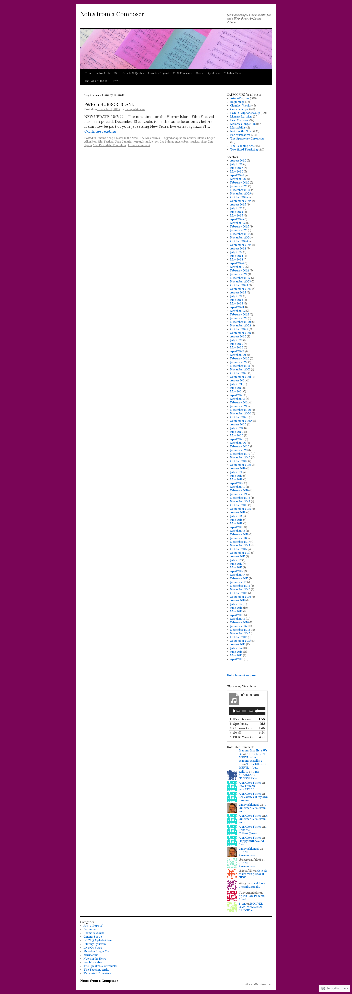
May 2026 (236, 171)
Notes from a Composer (112, 14)
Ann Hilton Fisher (250, 782)
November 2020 (240, 413)
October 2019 (239, 461)
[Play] (234, 711)
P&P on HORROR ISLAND (109, 104)
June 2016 (236, 607)
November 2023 (240, 281)
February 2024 (239, 270)
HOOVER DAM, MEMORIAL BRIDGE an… (251, 907)
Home (88, 73)
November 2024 (240, 237)
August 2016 (238, 600)
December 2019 (240, 453)
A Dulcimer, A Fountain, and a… (252, 808)
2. (239, 724)
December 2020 (240, 409)
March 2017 (237, 574)
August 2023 (238, 292)
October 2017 (238, 549)
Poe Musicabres (150, 137)
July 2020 (236, 428)
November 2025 (240, 193)
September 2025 (240, 200)
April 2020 (237, 439)
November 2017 (240, 545)
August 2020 (238, 424)
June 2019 (236, 475)
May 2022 (236, 347)
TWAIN (117, 80)
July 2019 (236, 472)
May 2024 (236, 259)
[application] (247, 711)
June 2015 (236, 651)
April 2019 (236, 483)
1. (240, 719)
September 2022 (241, 332)
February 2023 (239, 314)
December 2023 (240, 277)
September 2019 (240, 464)
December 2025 (240, 189)
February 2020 (240, 446)
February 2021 (239, 402)
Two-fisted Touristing (244, 149)
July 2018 (236, 516)
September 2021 (240, 376)
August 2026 (238, 160)
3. (243, 728)
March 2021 (237, 398)
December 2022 (240, 321)
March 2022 (238, 354)
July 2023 (236, 296)
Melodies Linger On (243, 123)
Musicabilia (237, 127)
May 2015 (236, 655)
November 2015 (240, 633)
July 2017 (236, 560)
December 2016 (240, 585)
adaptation (179, 137)
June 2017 (236, 563)
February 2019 (239, 490)
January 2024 (238, 274)
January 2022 (239, 362)
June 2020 (236, 431)
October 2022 (239, 329)
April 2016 (236, 615)
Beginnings (237, 101)
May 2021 (236, 391)
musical (194, 141)
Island (146, 141)
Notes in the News (127, 137)
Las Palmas (167, 141)
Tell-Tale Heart (233, 73)
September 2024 (240, 244)
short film (207, 141)
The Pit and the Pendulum (109, 145)
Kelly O (243, 771)
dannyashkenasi (135, 109)
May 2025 (236, 215)
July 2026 (236, 164)
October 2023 (239, 285)
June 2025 (236, 211)
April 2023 (237, 307)
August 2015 (237, 644)
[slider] (260, 710)
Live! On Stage (239, 120)
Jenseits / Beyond (158, 73)
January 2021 (238, 406)
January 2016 (238, 626)
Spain (88, 145)
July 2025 (236, 208)
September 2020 (241, 420)
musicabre (181, 141)
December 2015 (240, 629)
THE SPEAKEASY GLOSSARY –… (249, 775)
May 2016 (236, 611)
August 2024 (238, 248)
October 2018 (239, 505)
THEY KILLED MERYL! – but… (252, 755)
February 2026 (239, 182)
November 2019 (240, 457)
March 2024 (238, 266)
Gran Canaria (123, 141)
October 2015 (238, 637)
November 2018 (240, 501)
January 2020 (239, 450)
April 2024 (237, 263)
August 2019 (238, 468)
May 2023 (236, 303)
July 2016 (236, 604)
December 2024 (240, 233)
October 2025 (239, 197)
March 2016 (237, 618)
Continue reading (102, 131)
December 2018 (240, 497)
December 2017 (240, 541)
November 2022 (240, 325)
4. (235, 733)
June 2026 (236, 167)
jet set (154, 141)
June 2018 (236, 519)
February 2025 (239, 226)
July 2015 (236, 648)
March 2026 (238, 178)
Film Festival (105, 141)
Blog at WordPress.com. (258, 984)
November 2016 (240, 589)
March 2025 (238, 222)
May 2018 (236, 523)
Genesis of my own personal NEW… (253, 874)
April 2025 (237, 219)
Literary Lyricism (241, 116)
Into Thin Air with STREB (247, 787)
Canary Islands (196, 137)
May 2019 (236, 479)
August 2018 (238, 512)
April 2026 (237, 175)
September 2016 (240, 596)
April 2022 (237, 351)
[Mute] (257, 711)
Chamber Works (240, 105)
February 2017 (239, 578)
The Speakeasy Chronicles (247, 138)
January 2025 (238, 230)
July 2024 (236, 252)
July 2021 (236, 384)
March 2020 (238, 442)
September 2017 (240, 552)
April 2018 (236, 527)
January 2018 (238, 538)
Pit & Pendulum (182, 73)
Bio (116, 73)
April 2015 (236, 659)
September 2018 (240, 508)
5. (243, 737)
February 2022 (239, 358)
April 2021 (236, 395)
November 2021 (240, 369)
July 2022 (236, 340)
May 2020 (236, 435)
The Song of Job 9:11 (97, 80)
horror (137, 141)
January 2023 (238, 318)
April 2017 (236, 571)
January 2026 (239, 186)
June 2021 (236, 387)
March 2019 (237, 486)
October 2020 (239, 417)
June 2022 (236, 343)
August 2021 (238, 380)
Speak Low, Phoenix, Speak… (252, 885)
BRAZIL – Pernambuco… (248, 853)
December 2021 (240, 365)
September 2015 (240, 640)
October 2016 (239, 593)
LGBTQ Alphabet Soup (245, 112)
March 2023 (238, 310)
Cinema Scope (106, 137)
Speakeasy (214, 73)
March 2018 (237, 530)
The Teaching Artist (242, 145)
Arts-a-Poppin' (239, 98)
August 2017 (237, 556)
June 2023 (236, 299)
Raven (200, 73)
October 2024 (239, 241)
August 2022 (238, 336)
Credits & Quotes (133, 73)
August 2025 (238, 204)
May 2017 (236, 567)
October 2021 (239, 373)
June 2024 (236, 255)
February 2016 (239, 622)
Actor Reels (103, 73)
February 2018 (239, 534)
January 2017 (238, 582)
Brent (242, 903)
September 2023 (240, 288)
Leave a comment (139, 145)
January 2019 (238, 494)
